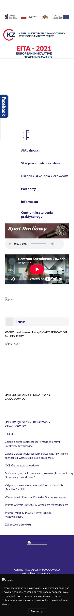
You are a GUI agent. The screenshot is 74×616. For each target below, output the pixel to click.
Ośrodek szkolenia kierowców (44, 176)
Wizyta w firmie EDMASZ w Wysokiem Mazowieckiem (36, 504)
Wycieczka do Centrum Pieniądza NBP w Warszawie (35, 497)
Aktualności (30, 150)
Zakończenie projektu (18, 524)
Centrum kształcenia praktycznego (37, 214)
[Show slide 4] (27, 139)
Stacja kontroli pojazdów (40, 163)
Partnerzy (28, 189)
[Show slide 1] (27, 131)
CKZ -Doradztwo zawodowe (22, 465)
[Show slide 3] (27, 136)
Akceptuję (37, 611)
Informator (29, 201)
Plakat (9, 434)
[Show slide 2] (27, 134)
